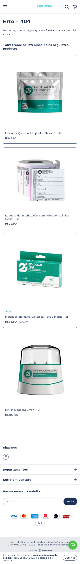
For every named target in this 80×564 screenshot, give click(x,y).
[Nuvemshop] (40, 551)
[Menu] (5, 7)
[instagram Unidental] (6, 457)
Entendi (70, 557)
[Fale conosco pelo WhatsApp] (72, 545)
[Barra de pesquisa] (67, 6)
